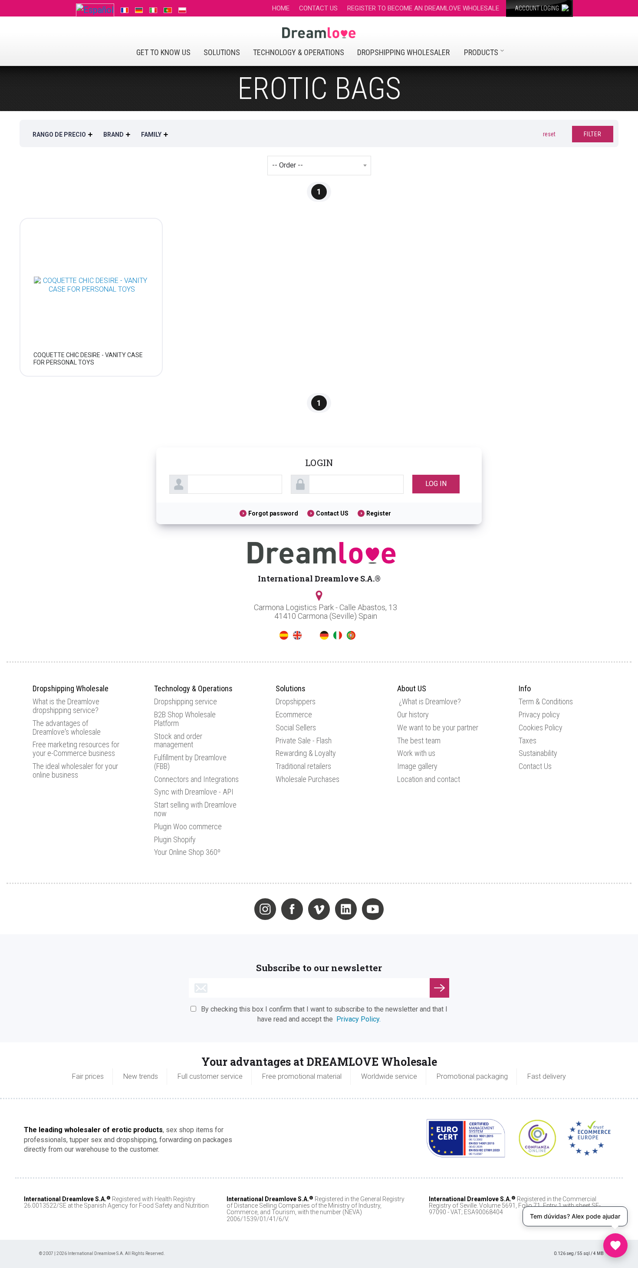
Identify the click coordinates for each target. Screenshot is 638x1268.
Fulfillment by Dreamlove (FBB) (190, 762)
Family (151, 134)
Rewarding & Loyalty (306, 753)
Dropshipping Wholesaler (403, 52)
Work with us (416, 753)
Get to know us (163, 52)
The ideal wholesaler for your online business (75, 770)
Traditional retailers (303, 766)
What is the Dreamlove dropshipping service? (66, 706)
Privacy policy (539, 714)
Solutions (222, 52)
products (481, 52)
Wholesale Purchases (307, 779)
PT (351, 635)
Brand (113, 134)
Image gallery (417, 766)
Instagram (265, 909)
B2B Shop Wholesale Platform (185, 719)
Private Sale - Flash (304, 740)
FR (310, 635)
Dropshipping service (185, 701)
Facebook (292, 909)
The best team (419, 740)
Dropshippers (296, 701)
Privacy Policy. (358, 1019)
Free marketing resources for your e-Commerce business (76, 749)
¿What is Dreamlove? (430, 701)
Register (378, 513)
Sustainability (538, 753)
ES (284, 635)
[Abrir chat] (615, 1245)
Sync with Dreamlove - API (193, 791)
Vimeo (319, 909)
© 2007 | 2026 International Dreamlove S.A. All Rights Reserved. (102, 1253)
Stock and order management (178, 740)
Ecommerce (294, 714)
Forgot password (273, 513)
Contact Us (535, 766)
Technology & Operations (298, 52)
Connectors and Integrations (196, 779)
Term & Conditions (546, 701)
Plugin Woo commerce (188, 826)
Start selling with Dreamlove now (195, 809)
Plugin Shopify (175, 839)
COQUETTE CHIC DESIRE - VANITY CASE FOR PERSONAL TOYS (88, 358)
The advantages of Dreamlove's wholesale (67, 727)
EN (297, 635)
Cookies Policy (540, 727)
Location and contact (428, 779)
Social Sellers (296, 727)
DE (324, 635)
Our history (413, 714)
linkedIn (346, 909)
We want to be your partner (437, 727)
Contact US (332, 513)
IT (337, 635)
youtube (373, 909)
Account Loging (537, 8)
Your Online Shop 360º (187, 852)
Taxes (527, 740)
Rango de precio (59, 134)
